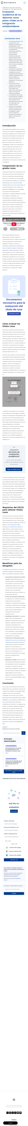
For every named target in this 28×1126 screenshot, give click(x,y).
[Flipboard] (20, 1112)
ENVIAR (14, 893)
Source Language (9, 821)
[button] (14, 799)
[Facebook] (7, 1112)
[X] (10, 1112)
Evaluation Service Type (11, 827)
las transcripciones (12, 524)
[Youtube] (18, 1112)
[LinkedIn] (13, 1112)
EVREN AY (5, 727)
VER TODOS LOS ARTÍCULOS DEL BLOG (14, 771)
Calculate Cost (14, 859)
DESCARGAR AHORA (14, 313)
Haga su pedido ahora (14, 469)
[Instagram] (15, 1112)
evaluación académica (7, 571)
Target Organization (10, 833)
